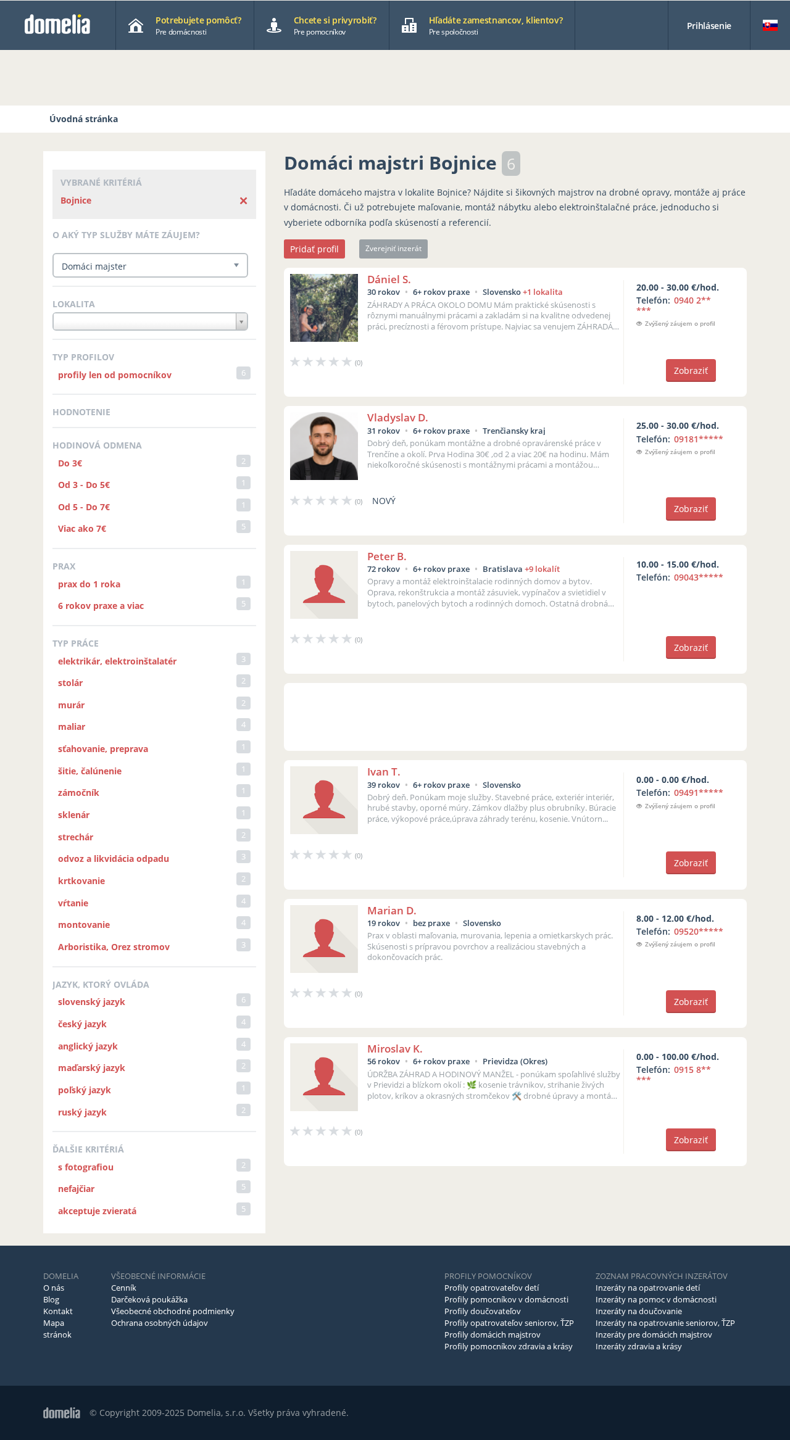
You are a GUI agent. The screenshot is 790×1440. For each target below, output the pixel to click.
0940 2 (673, 305)
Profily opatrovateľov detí (491, 1287)
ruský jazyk (82, 1112)
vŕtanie (73, 903)
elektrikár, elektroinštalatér (117, 661)
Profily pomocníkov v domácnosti (506, 1299)
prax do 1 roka (89, 584)
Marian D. (392, 910)
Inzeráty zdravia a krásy (639, 1346)
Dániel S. (389, 279)
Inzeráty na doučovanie (639, 1311)
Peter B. (387, 556)
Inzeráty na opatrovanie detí (648, 1287)
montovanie (84, 924)
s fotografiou (86, 1167)
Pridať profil (314, 249)
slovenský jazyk (91, 1002)
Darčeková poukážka (149, 1299)
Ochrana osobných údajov (159, 1322)
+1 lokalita (543, 291)
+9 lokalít (542, 568)
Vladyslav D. (397, 417)
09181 (698, 439)
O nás (53, 1287)
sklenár (73, 815)
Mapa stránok (57, 1328)
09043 (698, 577)
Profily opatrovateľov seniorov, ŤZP (509, 1322)
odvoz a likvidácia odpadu (113, 858)
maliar (71, 726)
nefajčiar (76, 1188)
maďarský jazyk (91, 1068)
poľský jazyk (84, 1090)
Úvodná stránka (83, 119)
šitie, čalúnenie (90, 771)
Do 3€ (70, 463)
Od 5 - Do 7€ (84, 507)
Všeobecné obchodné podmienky (173, 1311)
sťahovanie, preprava (103, 749)
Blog (51, 1299)
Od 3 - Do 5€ (84, 484)
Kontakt (58, 1311)
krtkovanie (81, 881)
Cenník (123, 1287)
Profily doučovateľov (482, 1311)
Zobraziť (691, 370)
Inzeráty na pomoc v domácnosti (656, 1299)
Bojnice (75, 200)
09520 (698, 931)
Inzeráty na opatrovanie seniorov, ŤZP (665, 1322)
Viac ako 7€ (82, 528)
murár (71, 705)
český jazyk (82, 1024)
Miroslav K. (395, 1048)
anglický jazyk (88, 1046)
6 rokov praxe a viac (101, 605)
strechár (75, 837)
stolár (70, 683)
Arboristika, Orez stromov (114, 947)
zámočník (78, 792)
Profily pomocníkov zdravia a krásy (508, 1346)
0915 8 (673, 1075)
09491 (698, 792)
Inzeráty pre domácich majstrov (654, 1334)
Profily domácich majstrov (492, 1334)
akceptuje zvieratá (97, 1211)
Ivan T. (384, 771)
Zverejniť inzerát (393, 248)
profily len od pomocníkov (115, 375)
